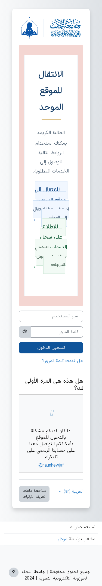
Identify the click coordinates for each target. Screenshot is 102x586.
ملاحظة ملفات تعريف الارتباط (34, 494)
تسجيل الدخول (51, 347)
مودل (62, 539)
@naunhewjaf (51, 465)
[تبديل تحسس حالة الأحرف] (25, 332)
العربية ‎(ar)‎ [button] (72, 491)
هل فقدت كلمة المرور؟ (62, 361)
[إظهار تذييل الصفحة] (13, 572)
